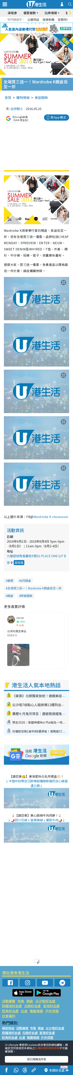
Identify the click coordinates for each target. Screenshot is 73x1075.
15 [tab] (39, 33)
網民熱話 (8, 1028)
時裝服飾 (26, 596)
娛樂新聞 (48, 19)
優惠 (10, 581)
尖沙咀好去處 (45, 1001)
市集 (21, 1001)
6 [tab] (47, 24)
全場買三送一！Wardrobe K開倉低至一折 (34, 588)
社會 (24, 1010)
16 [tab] (43, 33)
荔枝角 (19, 562)
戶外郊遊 (52, 1010)
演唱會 (12, 12)
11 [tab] (43, 28)
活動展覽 (8, 1001)
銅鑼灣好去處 (12, 1005)
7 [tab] (28, 28)
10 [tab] (39, 28)
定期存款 (63, 19)
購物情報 (23, 97)
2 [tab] (32, 24)
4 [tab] (39, 24)
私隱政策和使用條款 (47, 1048)
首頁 (8, 97)
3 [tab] (36, 24)
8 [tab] (32, 28)
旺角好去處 (10, 1010)
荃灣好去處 (51, 1005)
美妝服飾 (41, 97)
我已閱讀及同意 (36, 1059)
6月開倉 (26, 581)
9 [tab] (36, 28)
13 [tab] (32, 33)
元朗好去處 (32, 1005)
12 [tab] (47, 28)
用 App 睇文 (58, 117)
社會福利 (8, 1015)
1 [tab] (28, 24)
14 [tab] (36, 33)
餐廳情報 (36, 1010)
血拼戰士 (17, 108)
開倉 (10, 596)
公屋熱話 (33, 19)
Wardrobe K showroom (51, 516)
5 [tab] (43, 24)
